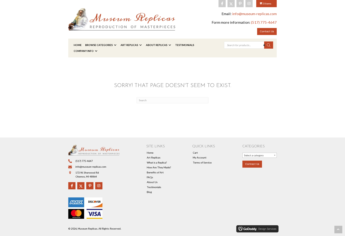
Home (150, 152)
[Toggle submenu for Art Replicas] (140, 45)
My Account (199, 157)
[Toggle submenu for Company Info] (96, 51)
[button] (222, 3)
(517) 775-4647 (264, 22)
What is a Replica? (157, 162)
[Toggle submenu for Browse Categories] (115, 45)
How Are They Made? (159, 167)
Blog (149, 191)
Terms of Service (202, 162)
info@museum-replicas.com (254, 13)
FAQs (150, 177)
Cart (195, 152)
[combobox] (259, 155)
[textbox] (260, 155)
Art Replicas (153, 157)
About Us (152, 182)
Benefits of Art (155, 172)
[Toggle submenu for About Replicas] (170, 45)
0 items (267, 3)
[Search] (268, 45)
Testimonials (154, 187)
